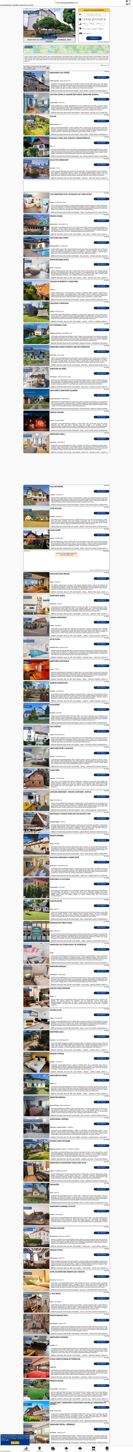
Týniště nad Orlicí (29, 74)
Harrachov (27, 161)
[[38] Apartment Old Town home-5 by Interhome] (36, 953)
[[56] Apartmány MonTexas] (36, 1346)
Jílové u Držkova (28, 118)
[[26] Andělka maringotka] (36, 691)
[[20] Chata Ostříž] (36, 539)
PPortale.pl (8, 1451)
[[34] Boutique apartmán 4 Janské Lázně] (36, 866)
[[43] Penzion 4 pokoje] (36, 1062)
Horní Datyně (28, 968)
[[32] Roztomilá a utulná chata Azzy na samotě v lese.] (36, 822)
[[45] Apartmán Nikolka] (36, 1106)
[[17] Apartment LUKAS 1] (36, 442)
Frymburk (27, 488)
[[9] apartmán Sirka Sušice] (36, 268)
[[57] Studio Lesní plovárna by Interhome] (36, 1367)
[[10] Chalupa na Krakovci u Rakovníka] (36, 290)
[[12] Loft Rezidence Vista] (36, 333)
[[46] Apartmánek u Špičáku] (36, 1127)
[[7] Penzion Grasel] (36, 224)
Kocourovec (27, 1273)
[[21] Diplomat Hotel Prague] (36, 582)
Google (27, 1435)
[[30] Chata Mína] (36, 778)
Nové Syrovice (28, 218)
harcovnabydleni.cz (66, 3)
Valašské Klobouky (29, 815)
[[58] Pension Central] (36, 1389)
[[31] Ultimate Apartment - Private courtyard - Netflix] (36, 800)
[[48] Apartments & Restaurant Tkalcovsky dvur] (36, 1171)
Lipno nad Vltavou (29, 1099)
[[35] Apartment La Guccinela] (36, 888)
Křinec (26, 1186)
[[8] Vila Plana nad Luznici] (36, 246)
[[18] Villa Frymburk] (36, 495)
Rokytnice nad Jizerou (30, 327)
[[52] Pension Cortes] (36, 1258)
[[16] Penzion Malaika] (36, 421)
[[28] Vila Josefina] (36, 735)
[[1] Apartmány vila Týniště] (36, 81)
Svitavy (26, 414)
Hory (25, 140)
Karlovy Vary (27, 436)
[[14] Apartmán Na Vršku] (36, 377)
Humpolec (27, 684)
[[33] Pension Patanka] (36, 844)
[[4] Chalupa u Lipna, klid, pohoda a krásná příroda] (36, 146)
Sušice (26, 261)
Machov (26, 1077)
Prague (26, 196)
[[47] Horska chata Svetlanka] (36, 1149)
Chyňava (26, 305)
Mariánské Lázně (29, 641)
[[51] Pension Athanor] (36, 1237)
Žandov (26, 990)
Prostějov (26, 1055)
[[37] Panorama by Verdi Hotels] (36, 931)
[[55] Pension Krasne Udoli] (36, 1324)
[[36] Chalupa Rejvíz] (36, 909)
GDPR (7, 1440)
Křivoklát (26, 510)
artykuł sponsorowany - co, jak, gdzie (102, 570)
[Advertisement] (66, 469)
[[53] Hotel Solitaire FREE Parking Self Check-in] (36, 1280)
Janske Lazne (27, 859)
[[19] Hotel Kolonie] (36, 517)
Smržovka (27, 772)
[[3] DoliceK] (36, 125)
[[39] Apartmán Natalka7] (36, 975)
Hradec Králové (28, 96)
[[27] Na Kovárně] (36, 713)
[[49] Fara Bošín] (36, 1193)
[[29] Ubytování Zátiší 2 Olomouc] (36, 757)
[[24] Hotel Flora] (36, 648)
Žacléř (26, 1404)
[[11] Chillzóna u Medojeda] (36, 312)
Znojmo (26, 619)
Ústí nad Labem (28, 1382)
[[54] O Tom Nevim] (36, 1302)
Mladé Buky (27, 1361)
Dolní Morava (28, 370)
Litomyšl (26, 1208)
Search (94, 38)
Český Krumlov (28, 881)
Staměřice (27, 1339)
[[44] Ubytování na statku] (36, 1084)
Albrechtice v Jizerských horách (33, 1121)
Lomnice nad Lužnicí (30, 392)
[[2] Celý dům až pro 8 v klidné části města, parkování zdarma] (36, 103)
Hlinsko (26, 532)
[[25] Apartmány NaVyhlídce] (36, 669)
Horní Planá (27, 348)
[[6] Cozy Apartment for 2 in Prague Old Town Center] (36, 203)
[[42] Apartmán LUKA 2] (36, 1040)
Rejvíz (25, 903)
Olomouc (26, 750)
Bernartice (27, 706)
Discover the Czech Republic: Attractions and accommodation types (66, 554)
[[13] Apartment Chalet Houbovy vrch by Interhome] (36, 355)
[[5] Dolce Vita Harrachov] (36, 168)
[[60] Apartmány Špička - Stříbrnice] (36, 1433)
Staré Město (27, 1426)
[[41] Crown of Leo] (36, 1018)
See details (101, 77)
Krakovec (26, 283)
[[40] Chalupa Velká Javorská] (36, 997)
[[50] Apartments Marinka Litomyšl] (36, 1215)
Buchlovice (27, 1033)
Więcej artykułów (27, 551)
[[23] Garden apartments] (36, 626)
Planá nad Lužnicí (29, 239)
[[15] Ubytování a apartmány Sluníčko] (36, 399)
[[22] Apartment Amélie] (36, 604)
